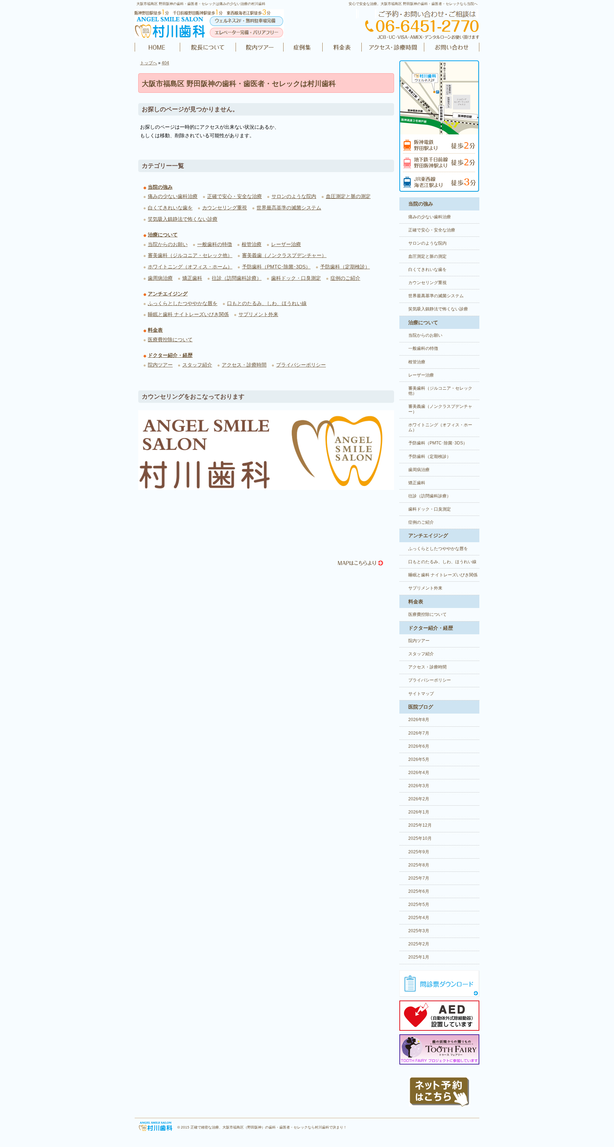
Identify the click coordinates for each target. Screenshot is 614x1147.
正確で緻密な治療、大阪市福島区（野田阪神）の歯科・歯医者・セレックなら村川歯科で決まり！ (268, 1127)
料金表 (342, 47)
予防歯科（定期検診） (345, 267)
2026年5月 (418, 759)
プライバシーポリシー (301, 365)
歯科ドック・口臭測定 (296, 278)
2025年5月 (418, 904)
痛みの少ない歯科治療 (173, 196)
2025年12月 (420, 825)
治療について (163, 235)
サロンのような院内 (293, 196)
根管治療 (252, 244)
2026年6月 (418, 746)
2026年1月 (418, 812)
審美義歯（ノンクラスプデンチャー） (284, 255)
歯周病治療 (160, 278)
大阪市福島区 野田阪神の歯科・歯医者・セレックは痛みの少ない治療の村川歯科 (200, 4)
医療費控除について (170, 339)
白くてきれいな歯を (170, 207)
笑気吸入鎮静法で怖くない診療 (182, 219)
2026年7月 (418, 733)
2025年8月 (418, 865)
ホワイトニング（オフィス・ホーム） (190, 267)
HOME (157, 47)
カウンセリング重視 (224, 207)
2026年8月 (418, 719)
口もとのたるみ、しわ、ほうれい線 (267, 303)
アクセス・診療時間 (393, 47)
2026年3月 (418, 785)
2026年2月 (418, 798)
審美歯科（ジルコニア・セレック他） (190, 255)
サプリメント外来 (258, 314)
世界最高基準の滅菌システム (289, 207)
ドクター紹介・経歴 (208, 47)
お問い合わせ (451, 47)
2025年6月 (418, 891)
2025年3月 (418, 930)
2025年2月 (418, 943)
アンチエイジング (168, 294)
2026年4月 (418, 772)
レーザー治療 (286, 244)
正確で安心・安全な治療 (234, 196)
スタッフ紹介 (197, 365)
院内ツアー (260, 47)
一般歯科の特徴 (214, 244)
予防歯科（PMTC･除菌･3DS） (276, 267)
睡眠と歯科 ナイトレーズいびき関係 (188, 314)
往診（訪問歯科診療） (237, 278)
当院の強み (160, 187)
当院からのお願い (168, 244)
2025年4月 (418, 917)
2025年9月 (418, 851)
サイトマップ (421, 693)
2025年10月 (420, 838)
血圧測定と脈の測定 (348, 196)
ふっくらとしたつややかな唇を (182, 303)
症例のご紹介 (303, 47)
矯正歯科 (192, 278)
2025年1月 (418, 957)
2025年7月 (418, 878)
